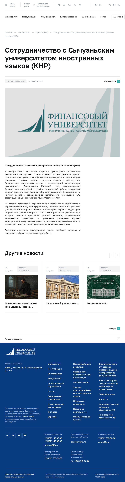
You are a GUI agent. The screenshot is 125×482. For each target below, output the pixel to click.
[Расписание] (58, 4)
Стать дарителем (107, 394)
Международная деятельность (56, 405)
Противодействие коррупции (82, 365)
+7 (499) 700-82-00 (106, 438)
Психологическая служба (81, 418)
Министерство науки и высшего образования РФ (109, 407)
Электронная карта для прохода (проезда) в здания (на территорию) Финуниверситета (108, 370)
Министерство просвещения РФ (107, 416)
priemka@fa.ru (51, 445)
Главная (8, 32)
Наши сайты (12, 5)
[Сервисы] (69, 4)
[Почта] (85, 4)
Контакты (103, 399)
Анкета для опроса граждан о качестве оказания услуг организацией (108, 385)
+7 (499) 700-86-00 (80, 461)
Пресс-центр (27, 5)
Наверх (112, 328)
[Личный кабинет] (75, 4)
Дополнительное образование (56, 385)
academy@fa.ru (78, 442)
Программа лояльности (79, 402)
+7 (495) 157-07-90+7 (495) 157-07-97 (53, 439)
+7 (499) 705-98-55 (53, 458)
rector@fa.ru (103, 442)
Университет (11, 17)
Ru (96, 5)
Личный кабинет (81, 382)
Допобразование (68, 17)
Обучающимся (48, 17)
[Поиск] (80, 4)
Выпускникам (88, 17)
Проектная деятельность (80, 410)
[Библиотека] (64, 4)
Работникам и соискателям (55, 397)
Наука (103, 17)
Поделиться (110, 81)
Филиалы (52, 412)
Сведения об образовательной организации (81, 375)
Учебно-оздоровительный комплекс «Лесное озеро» (82, 391)
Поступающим (29, 17)
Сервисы (52, 417)
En (100, 5)
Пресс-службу (28, 416)
